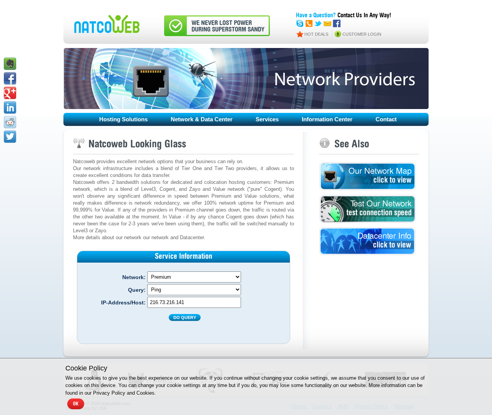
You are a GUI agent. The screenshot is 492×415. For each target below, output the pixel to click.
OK (75, 403)
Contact (386, 119)
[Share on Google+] (10, 93)
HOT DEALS (316, 34)
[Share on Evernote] (10, 64)
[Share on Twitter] (10, 137)
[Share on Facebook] (10, 78)
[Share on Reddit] (10, 122)
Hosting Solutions (123, 119)
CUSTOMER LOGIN (361, 34)
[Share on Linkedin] (10, 107)
